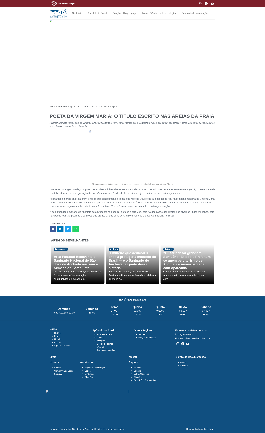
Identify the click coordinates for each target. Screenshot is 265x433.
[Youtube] (212, 4)
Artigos (114, 249)
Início (52, 106)
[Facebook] (206, 4)
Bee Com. (209, 429)
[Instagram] (200, 4)
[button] (53, 229)
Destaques (61, 249)
